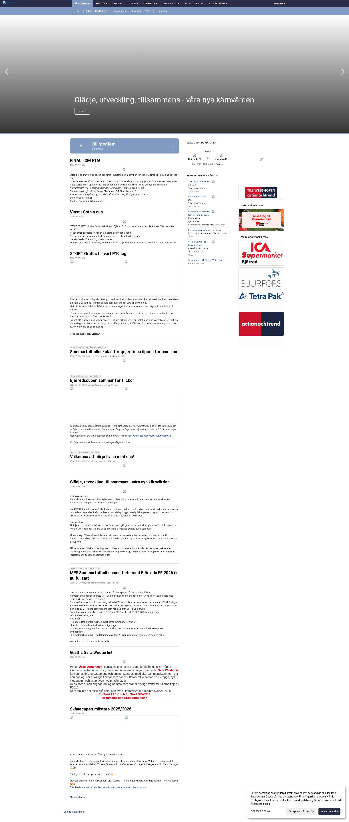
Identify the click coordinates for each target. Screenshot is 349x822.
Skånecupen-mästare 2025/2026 (100, 709)
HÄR (107, 641)
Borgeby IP (149, 3)
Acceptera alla (329, 811)
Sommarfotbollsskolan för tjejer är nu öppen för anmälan (123, 351)
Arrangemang (169, 3)
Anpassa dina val (260, 810)
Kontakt (100, 3)
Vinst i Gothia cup (86, 212)
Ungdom (131, 3)
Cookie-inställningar (74, 811)
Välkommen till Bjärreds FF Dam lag (205, 260)
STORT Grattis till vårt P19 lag (98, 253)
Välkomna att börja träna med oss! (102, 456)
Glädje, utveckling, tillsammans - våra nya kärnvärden (120, 482)
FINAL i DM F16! (85, 160)
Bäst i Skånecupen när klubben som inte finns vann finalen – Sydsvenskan (108, 787)
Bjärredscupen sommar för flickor (102, 380)
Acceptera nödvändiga (301, 811)
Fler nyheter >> (77, 797)
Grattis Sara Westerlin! (91, 652)
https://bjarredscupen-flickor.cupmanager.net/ (149, 435)
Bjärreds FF (84, 3)
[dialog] (296, 802)
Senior (116, 3)
